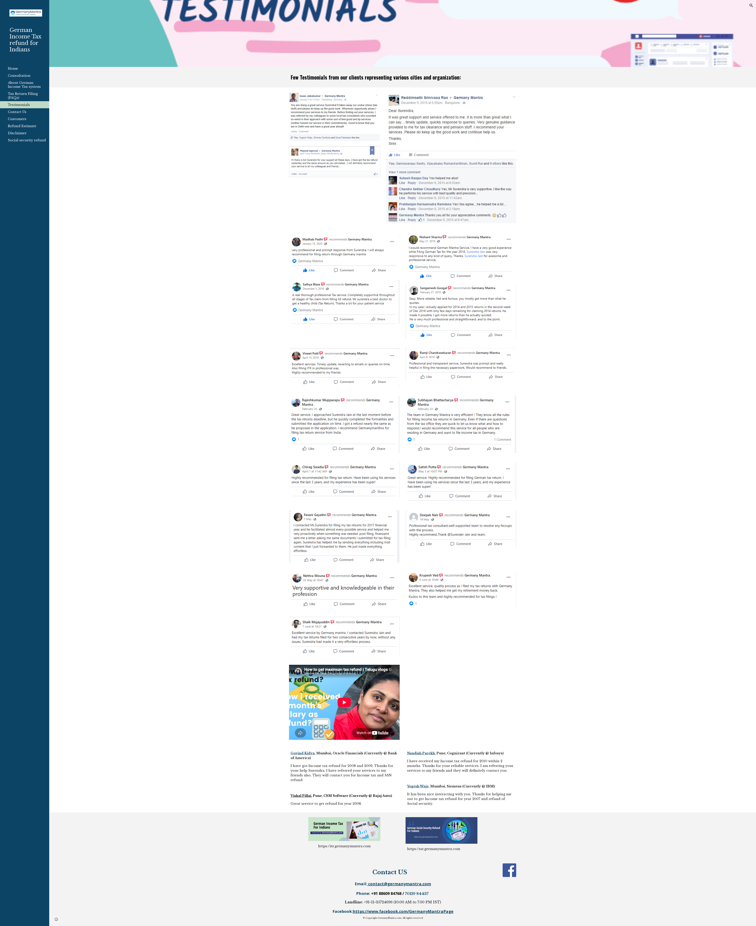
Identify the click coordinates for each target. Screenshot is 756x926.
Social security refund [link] (27, 140)
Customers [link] (17, 119)
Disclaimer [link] (17, 133)
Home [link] (13, 68)
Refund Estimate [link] (22, 126)
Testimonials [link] (19, 105)
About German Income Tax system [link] (24, 85)
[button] (751, 5)
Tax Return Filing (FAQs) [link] (23, 96)
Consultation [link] (19, 76)
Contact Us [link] (17, 112)
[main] (402, 77)
